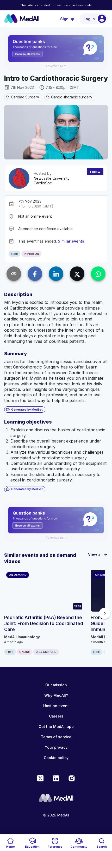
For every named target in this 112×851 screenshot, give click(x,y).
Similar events (71, 241)
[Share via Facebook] (35, 273)
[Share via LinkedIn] (56, 273)
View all (98, 554)
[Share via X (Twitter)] (77, 273)
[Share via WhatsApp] (98, 273)
